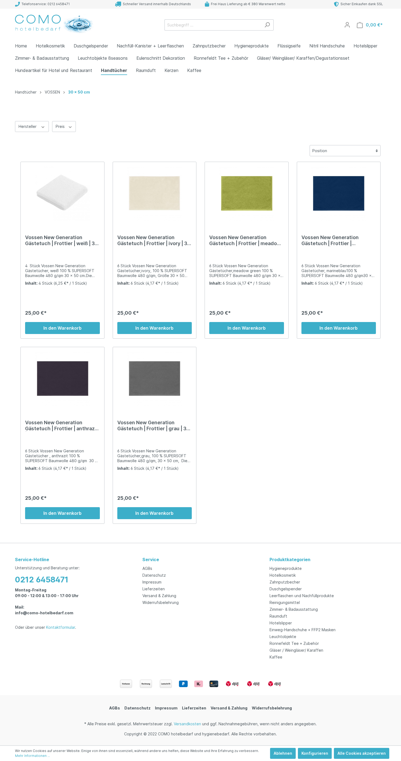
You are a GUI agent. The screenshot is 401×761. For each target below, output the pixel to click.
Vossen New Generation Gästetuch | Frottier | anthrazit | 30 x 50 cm (61, 426)
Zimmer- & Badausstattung (294, 609)
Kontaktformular (60, 627)
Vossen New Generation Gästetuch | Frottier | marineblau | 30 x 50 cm (330, 240)
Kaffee (276, 657)
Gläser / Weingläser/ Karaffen (296, 650)
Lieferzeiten (153, 588)
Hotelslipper (281, 623)
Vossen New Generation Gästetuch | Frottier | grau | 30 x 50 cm (153, 426)
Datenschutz (154, 575)
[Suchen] (267, 25)
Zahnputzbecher (285, 582)
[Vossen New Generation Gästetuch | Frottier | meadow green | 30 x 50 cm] (246, 193)
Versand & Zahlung (159, 595)
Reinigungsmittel (285, 602)
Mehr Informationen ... (32, 756)
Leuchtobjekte (283, 636)
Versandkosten (187, 723)
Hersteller (28, 126)
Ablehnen (283, 753)
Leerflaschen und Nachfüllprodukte (302, 595)
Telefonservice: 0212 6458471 (45, 4)
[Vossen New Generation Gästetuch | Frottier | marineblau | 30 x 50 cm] (338, 193)
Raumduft (278, 616)
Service (150, 559)
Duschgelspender (286, 588)
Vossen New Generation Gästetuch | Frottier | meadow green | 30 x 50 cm (245, 240)
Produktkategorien (290, 559)
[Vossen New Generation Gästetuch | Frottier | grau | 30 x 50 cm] (154, 378)
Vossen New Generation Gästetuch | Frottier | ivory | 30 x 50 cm (153, 240)
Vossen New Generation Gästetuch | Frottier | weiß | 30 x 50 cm (61, 240)
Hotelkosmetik (283, 575)
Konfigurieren (314, 753)
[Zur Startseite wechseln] (56, 24)
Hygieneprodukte (286, 568)
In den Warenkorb (62, 328)
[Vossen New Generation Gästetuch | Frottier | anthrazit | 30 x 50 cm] (62, 378)
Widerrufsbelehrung (160, 602)
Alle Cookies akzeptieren (361, 753)
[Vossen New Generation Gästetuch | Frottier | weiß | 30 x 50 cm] (62, 193)
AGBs (147, 568)
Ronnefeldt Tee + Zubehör (294, 643)
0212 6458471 (41, 579)
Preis (61, 126)
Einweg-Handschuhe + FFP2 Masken (303, 629)
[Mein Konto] (347, 25)
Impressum (151, 582)
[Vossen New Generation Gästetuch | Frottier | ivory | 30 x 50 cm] (154, 193)
